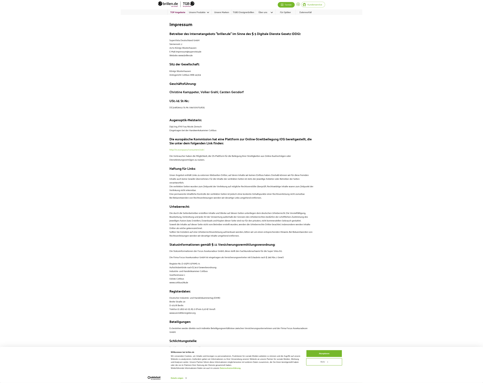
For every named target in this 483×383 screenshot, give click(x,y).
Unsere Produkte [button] (197, 12)
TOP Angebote (177, 12)
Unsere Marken (221, 12)
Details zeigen (177, 378)
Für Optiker (285, 12)
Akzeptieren (324, 353)
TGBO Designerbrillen (243, 12)
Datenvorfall (305, 12)
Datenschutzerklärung (230, 368)
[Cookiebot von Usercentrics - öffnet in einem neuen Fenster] (154, 378)
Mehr (322, 362)
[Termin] (282, 5)
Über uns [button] (262, 12)
